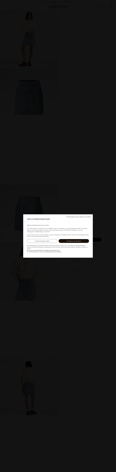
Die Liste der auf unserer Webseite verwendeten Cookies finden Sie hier (43, 250)
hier (60, 252)
